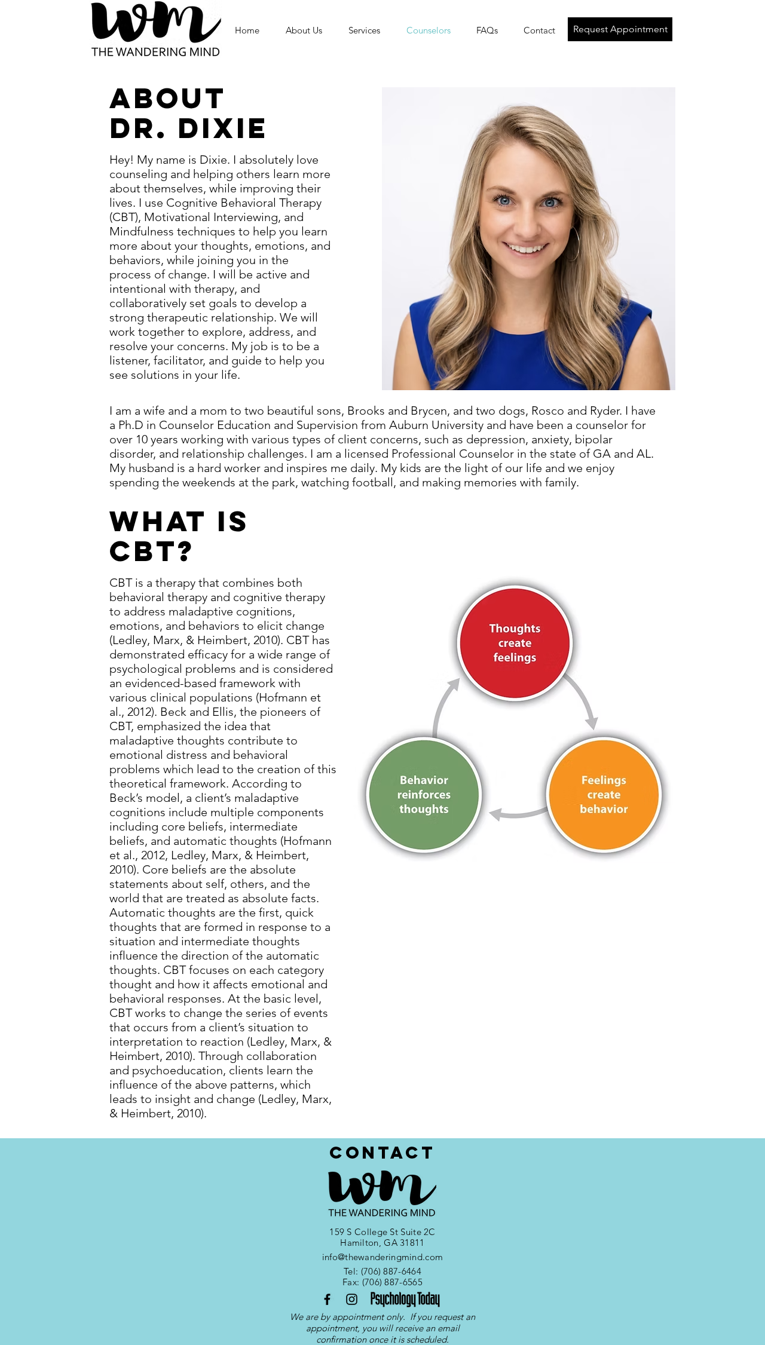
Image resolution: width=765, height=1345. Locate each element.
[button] (539, 30)
